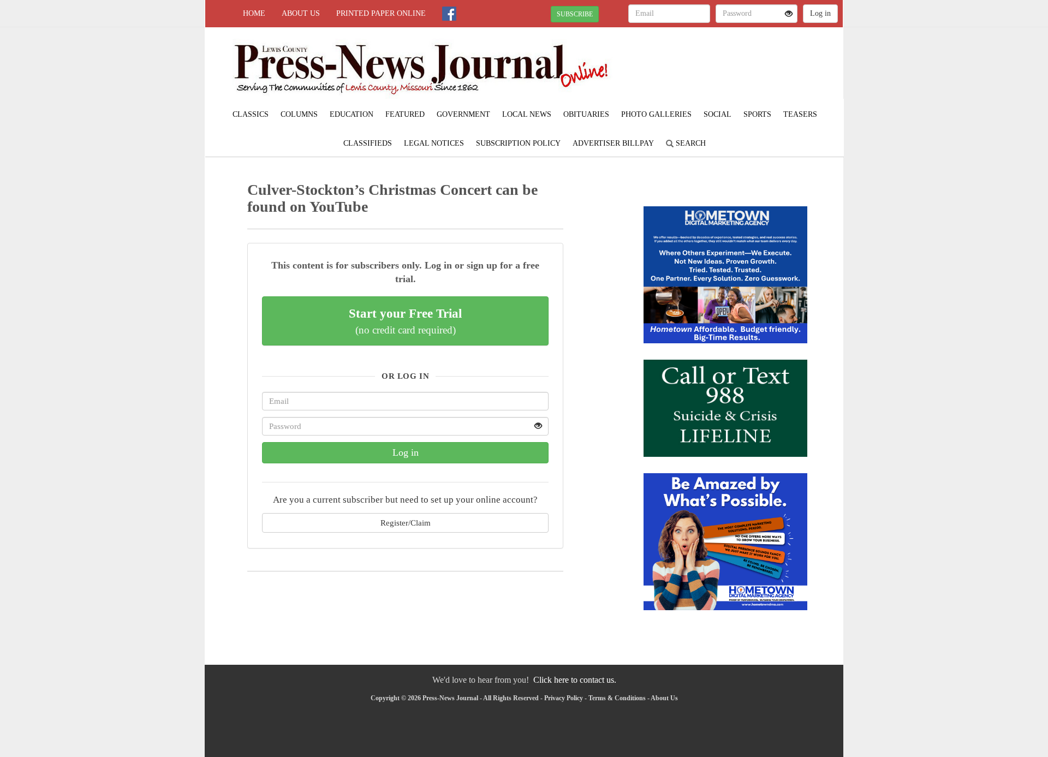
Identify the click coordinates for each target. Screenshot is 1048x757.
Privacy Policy (563, 698)
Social (717, 114)
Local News (526, 114)
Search (690, 143)
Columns (299, 114)
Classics (251, 114)
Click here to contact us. (574, 679)
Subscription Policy (518, 143)
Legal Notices (434, 143)
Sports (757, 114)
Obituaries (586, 114)
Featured (405, 114)
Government (463, 114)
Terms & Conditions (617, 698)
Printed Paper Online (381, 13)
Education (351, 114)
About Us (301, 13)
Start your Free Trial (405, 321)
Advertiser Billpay (613, 143)
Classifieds (367, 143)
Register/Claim (405, 522)
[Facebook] (449, 13)
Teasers (800, 114)
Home (254, 13)
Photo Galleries (656, 114)
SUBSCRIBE (575, 14)
